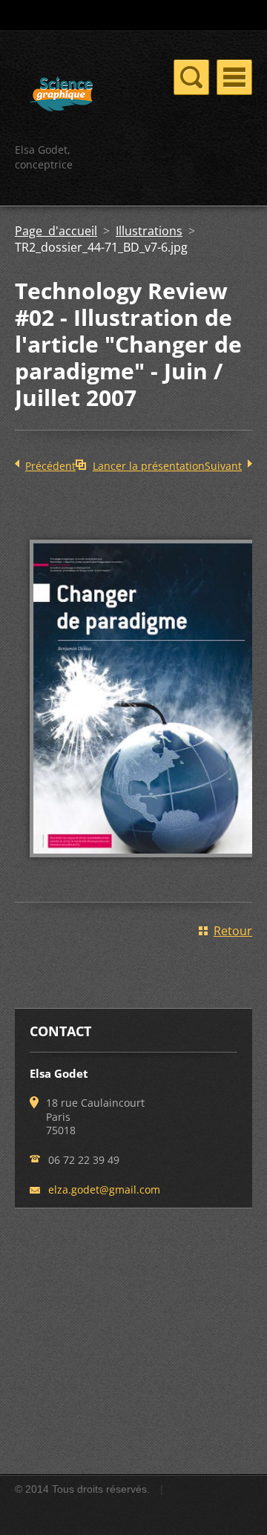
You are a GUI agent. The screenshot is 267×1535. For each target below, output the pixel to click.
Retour (233, 931)
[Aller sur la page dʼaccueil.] (61, 96)
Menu (234, 77)
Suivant (223, 466)
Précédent (50, 466)
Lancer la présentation (149, 466)
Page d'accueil (56, 231)
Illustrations (149, 231)
